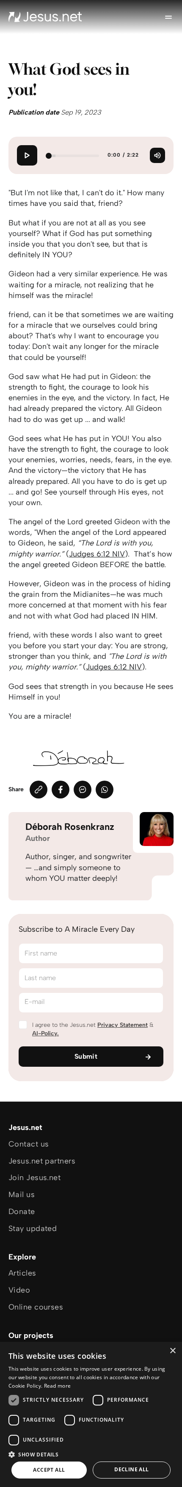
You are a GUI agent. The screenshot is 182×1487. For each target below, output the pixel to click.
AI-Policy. (45, 1033)
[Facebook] (60, 789)
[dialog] (91, 1414)
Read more (57, 1385)
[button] (91, 1454)
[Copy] (38, 789)
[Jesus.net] (45, 17)
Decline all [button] (131, 1469)
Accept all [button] (49, 1469)
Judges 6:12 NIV (97, 554)
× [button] (172, 1351)
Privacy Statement (122, 1025)
